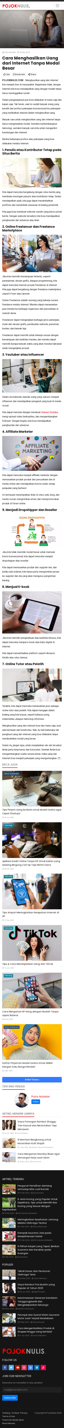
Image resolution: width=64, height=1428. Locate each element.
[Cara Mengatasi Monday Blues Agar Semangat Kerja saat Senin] (9, 1157)
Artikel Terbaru (32, 1079)
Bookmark (20, 74)
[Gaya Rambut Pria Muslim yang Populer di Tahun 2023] (9, 1288)
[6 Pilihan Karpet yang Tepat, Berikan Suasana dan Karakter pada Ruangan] (9, 1250)
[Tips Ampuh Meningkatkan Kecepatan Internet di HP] (32, 891)
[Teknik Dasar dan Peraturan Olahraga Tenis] (9, 1275)
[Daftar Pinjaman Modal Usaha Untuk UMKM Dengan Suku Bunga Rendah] (32, 1042)
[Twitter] (11, 1367)
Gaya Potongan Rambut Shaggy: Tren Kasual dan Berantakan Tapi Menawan (37, 1125)
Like (8, 74)
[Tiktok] (43, 1367)
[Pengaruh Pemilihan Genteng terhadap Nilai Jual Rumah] (9, 1189)
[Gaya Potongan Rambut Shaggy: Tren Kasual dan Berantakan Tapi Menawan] (9, 1125)
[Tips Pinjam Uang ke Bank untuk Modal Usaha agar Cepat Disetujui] (32, 789)
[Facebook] (4, 1367)
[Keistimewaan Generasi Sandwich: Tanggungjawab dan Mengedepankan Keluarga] (9, 1301)
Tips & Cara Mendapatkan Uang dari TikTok (27, 964)
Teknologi (8, 825)
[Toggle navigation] (57, 6)
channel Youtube (49, 412)
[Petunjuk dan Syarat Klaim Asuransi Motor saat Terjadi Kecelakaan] (9, 1318)
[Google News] (30, 1367)
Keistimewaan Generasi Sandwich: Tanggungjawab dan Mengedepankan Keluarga (38, 1301)
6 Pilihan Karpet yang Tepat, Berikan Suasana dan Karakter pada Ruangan (38, 1250)
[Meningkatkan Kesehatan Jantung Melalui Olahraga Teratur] (9, 1223)
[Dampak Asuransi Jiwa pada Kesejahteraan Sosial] (9, 1236)
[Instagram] (24, 1367)
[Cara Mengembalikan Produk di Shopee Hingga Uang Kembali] (9, 1332)
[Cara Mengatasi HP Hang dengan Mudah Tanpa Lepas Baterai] (32, 990)
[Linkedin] (36, 1367)
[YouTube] (17, 1367)
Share (33, 74)
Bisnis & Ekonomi (11, 774)
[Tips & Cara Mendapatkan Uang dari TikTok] (32, 943)
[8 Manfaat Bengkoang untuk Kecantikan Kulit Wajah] (9, 1143)
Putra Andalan (40, 1096)
